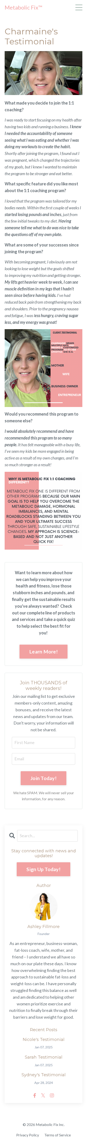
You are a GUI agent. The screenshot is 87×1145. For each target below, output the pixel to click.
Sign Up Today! (43, 869)
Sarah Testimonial (43, 1057)
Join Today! (43, 778)
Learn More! (43, 652)
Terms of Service (57, 1135)
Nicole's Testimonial (43, 1039)
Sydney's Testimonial (44, 1075)
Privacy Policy (27, 1135)
